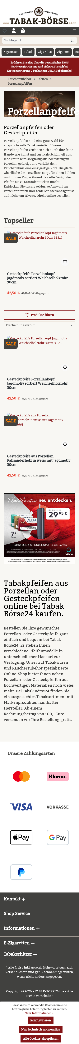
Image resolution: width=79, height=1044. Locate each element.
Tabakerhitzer (18, 954)
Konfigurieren (40, 1020)
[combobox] (35, 40)
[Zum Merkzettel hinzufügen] (65, 262)
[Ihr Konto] (13, 31)
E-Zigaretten (17, 942)
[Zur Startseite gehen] (39, 15)
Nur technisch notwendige (40, 1029)
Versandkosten (16, 972)
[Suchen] (72, 40)
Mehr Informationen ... (39, 1013)
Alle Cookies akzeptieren (40, 1038)
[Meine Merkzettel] (4, 31)
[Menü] (74, 31)
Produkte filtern (42, 315)
